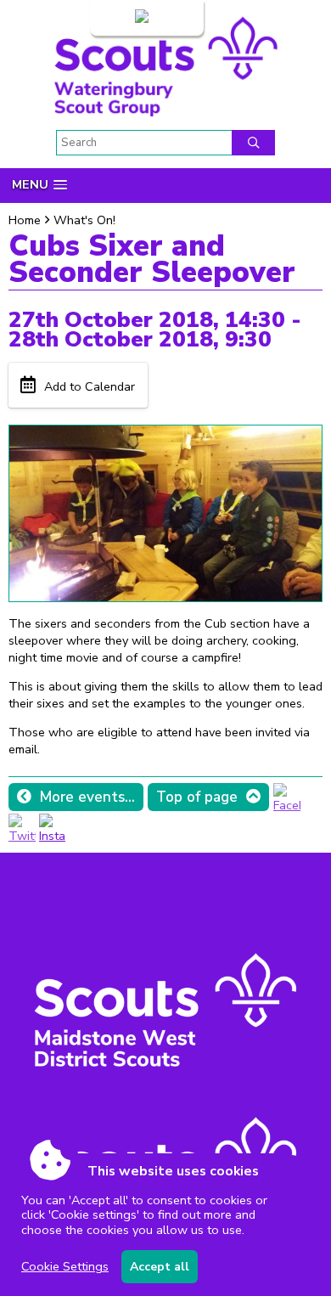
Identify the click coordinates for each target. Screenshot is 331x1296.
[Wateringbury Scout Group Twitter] (22, 835)
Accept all (159, 1267)
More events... (87, 797)
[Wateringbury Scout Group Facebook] (286, 805)
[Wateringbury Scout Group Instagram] (52, 835)
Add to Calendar (89, 386)
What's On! (84, 219)
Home (24, 219)
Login (116, 17)
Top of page (197, 797)
